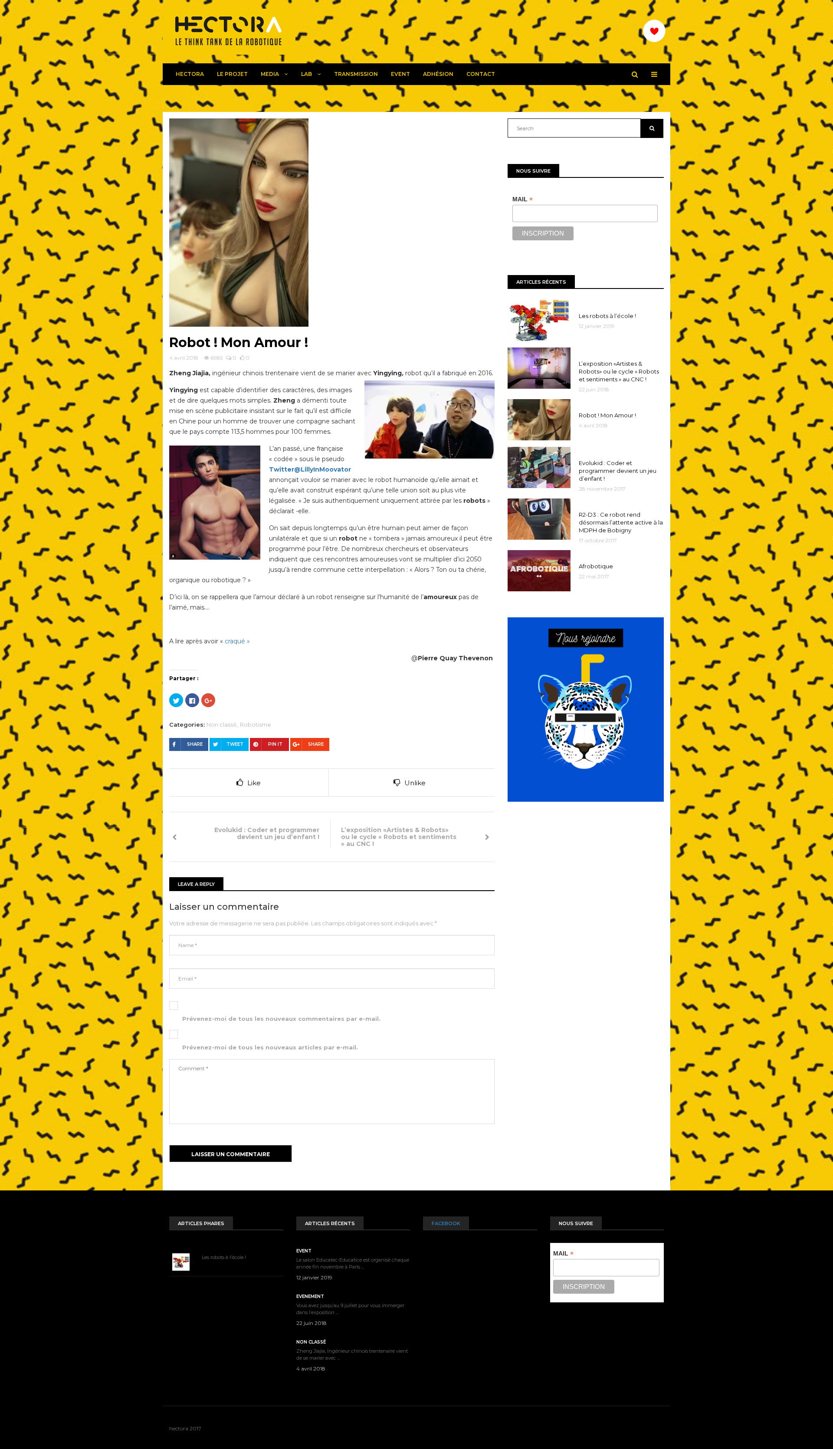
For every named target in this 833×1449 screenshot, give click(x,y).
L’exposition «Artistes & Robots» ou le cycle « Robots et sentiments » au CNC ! (398, 836)
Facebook (446, 1223)
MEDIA (270, 74)
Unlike (415, 783)
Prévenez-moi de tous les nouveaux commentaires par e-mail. (281, 1018)
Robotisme (255, 724)
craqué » (237, 641)
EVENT (400, 74)
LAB (307, 74)
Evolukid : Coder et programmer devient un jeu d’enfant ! (266, 833)
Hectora (190, 74)
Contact (480, 74)
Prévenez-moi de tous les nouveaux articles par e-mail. (270, 1047)
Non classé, (222, 724)
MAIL (522, 199)
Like (254, 783)
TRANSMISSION (356, 74)
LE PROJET (232, 74)
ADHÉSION (438, 74)
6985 (216, 357)
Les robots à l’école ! (224, 1257)
